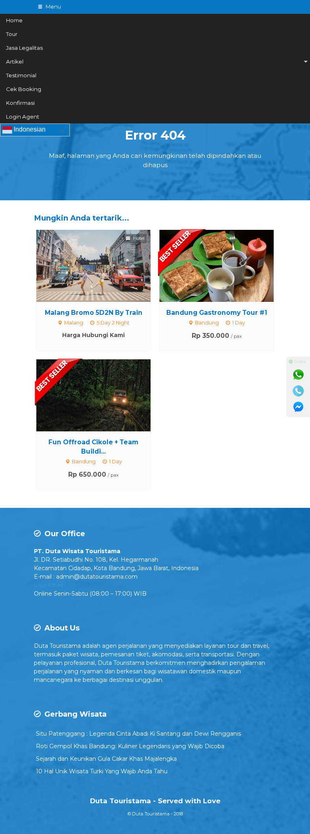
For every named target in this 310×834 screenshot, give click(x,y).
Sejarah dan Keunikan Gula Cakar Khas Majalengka (106, 758)
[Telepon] (298, 391)
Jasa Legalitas (24, 48)
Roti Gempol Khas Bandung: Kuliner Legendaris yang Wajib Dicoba (130, 746)
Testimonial (21, 75)
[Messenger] (298, 407)
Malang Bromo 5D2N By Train (93, 312)
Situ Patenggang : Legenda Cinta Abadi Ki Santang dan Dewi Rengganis (138, 733)
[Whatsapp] (298, 375)
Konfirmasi (20, 103)
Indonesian (29, 129)
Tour (11, 34)
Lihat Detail (101, 265)
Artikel (14, 61)
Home (14, 20)
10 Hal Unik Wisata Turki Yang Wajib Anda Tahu (102, 771)
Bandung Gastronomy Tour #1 (216, 312)
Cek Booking (23, 89)
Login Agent (22, 116)
